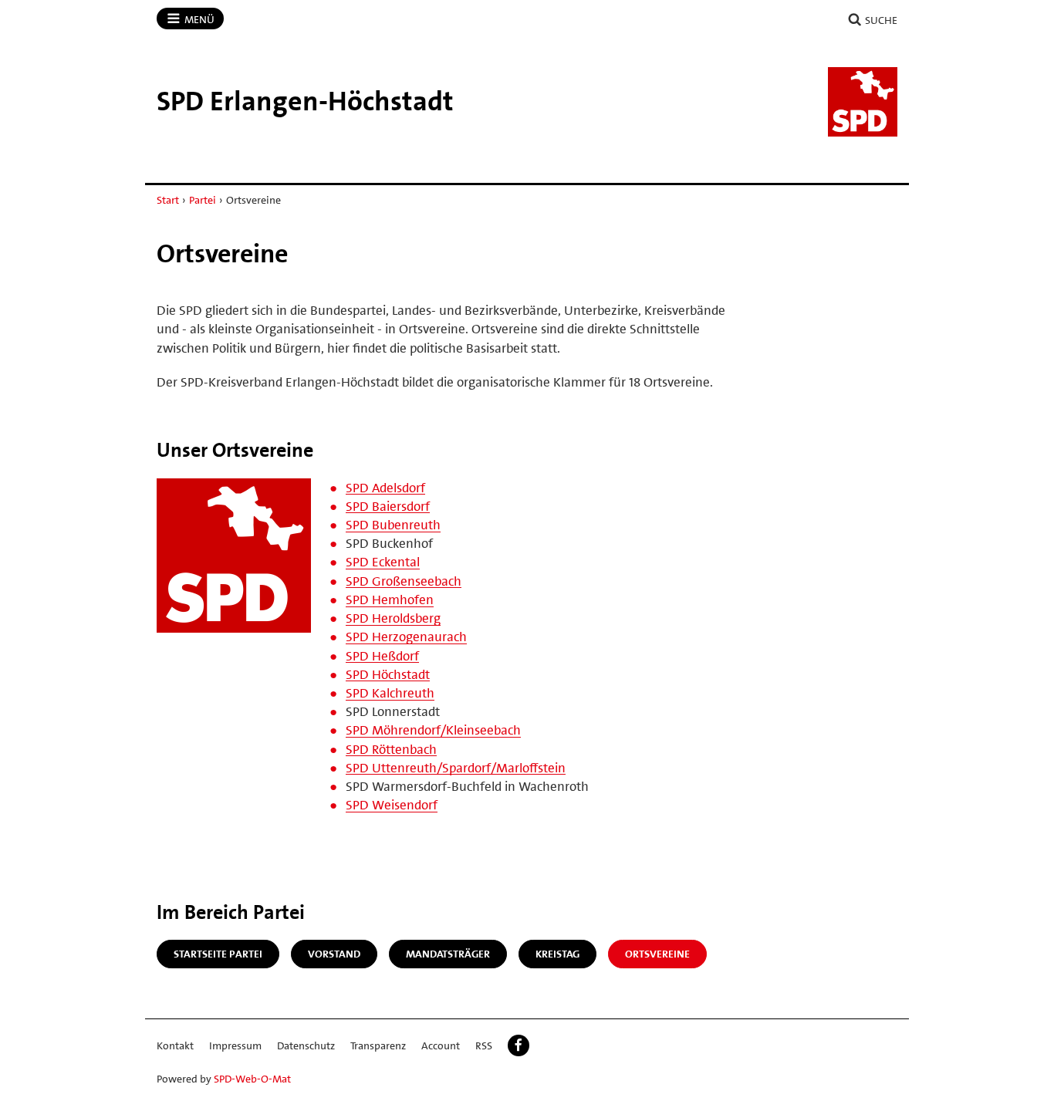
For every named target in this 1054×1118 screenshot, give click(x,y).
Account (440, 1045)
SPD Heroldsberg (393, 618)
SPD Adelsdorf (385, 487)
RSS (483, 1045)
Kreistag (557, 954)
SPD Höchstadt (388, 674)
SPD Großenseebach (403, 581)
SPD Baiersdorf (388, 506)
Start (168, 200)
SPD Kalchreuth (390, 692)
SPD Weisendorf (391, 804)
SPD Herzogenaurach (406, 636)
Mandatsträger (448, 954)
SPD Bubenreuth (393, 524)
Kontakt (175, 1045)
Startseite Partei (218, 954)
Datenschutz (306, 1045)
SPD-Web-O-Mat (252, 1079)
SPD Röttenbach (391, 749)
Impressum (235, 1045)
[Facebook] (518, 1045)
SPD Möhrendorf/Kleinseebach (433, 729)
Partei (202, 200)
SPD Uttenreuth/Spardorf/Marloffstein (456, 767)
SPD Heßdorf (382, 655)
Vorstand (334, 954)
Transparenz (378, 1045)
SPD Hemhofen (390, 599)
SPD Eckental (383, 561)
